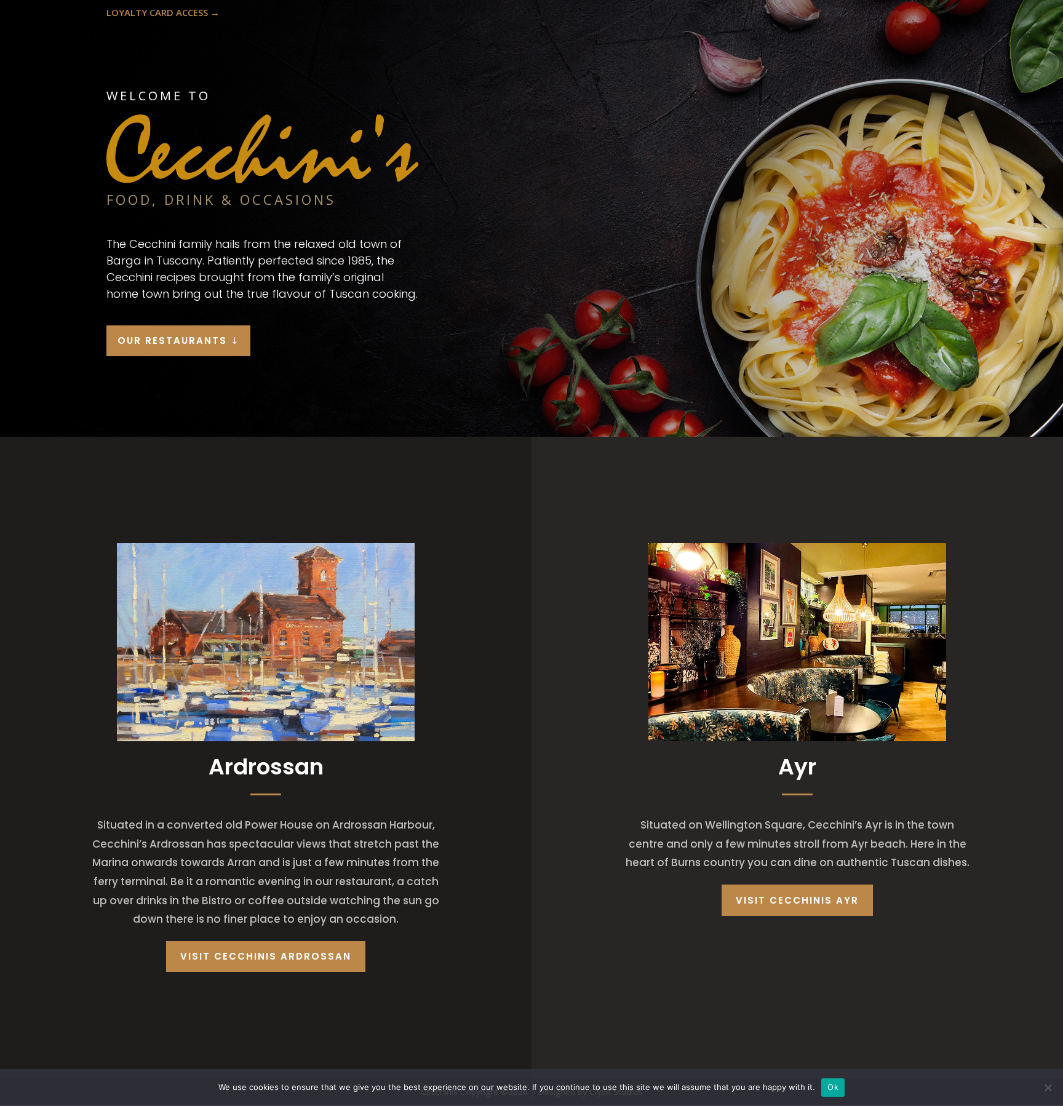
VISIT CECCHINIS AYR (797, 900)
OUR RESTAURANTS (172, 340)
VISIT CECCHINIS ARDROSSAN (265, 956)
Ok (832, 1087)
